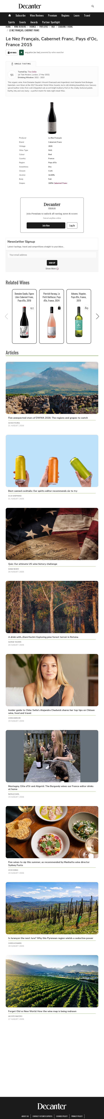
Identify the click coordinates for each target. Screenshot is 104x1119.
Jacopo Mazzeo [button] (15, 1016)
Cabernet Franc (60, 183)
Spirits (11, 22)
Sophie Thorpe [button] (14, 642)
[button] (21, 64)
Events (22, 22)
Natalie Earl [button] (14, 794)
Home (8, 26)
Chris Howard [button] (15, 943)
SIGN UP (52, 262)
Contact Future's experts (42, 1116)
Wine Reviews (37, 15)
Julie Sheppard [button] (15, 496)
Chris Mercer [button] (14, 718)
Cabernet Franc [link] (65, 26)
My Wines (13, 52)
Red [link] (53, 26)
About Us (25, 1116)
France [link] (33, 26)
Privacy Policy (76, 1116)
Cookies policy (61, 1116)
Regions (66, 15)
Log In (72, 225)
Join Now (46, 225)
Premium (52, 15)
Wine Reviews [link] (20, 26)
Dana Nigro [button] (13, 569)
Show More (51, 269)
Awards (34, 22)
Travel (87, 15)
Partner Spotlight (51, 22)
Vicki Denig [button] (13, 870)
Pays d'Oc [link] (43, 26)
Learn (77, 15)
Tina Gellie (32, 72)
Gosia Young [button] (14, 423)
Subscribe (21, 15)
